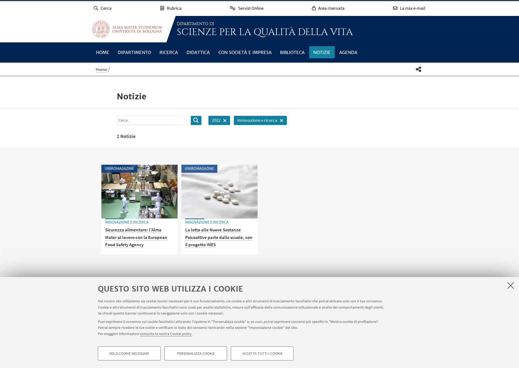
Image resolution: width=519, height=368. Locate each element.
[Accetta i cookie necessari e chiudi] (510, 285)
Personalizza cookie (196, 353)
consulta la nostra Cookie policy (166, 333)
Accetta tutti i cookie (262, 353)
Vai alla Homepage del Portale (127, 29)
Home (102, 52)
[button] (418, 69)
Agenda (348, 52)
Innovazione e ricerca (255, 121)
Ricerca (168, 52)
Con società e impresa (245, 52)
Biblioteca (292, 52)
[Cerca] (196, 120)
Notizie (322, 52)
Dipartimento (134, 52)
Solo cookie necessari (129, 353)
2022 (214, 121)
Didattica (198, 52)
